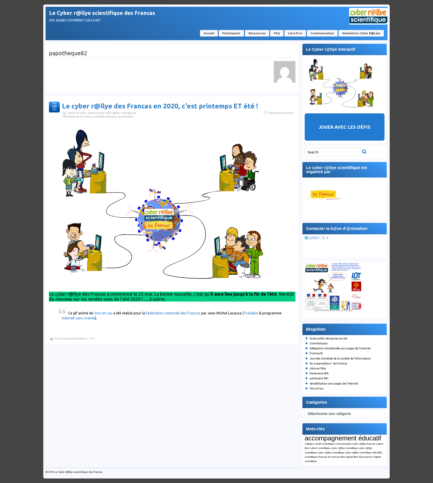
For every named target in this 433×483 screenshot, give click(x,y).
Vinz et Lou (103, 313)
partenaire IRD (319, 378)
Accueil (209, 33)
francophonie (128, 113)
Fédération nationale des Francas (172, 313)
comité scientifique (324, 443)
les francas (334, 457)
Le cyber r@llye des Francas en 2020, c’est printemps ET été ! (160, 106)
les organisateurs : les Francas (328, 363)
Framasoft (316, 353)
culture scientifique (320, 448)
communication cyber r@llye (104, 113)
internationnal (70, 116)
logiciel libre (352, 457)
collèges (309, 443)
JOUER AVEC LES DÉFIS (344, 127)
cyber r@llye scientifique (344, 448)
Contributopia (318, 343)
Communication (322, 33)
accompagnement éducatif (343, 438)
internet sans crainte (78, 318)
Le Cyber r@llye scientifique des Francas (102, 13)
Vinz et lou (316, 388)
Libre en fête (318, 368)
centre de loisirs (76, 113)
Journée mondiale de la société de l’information (340, 358)
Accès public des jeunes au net (329, 338)
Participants (231, 33)
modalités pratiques (105, 116)
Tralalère (251, 313)
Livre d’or (295, 33)
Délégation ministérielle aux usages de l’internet (340, 348)
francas (323, 457)
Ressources (257, 33)
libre (343, 457)
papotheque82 (76, 338)
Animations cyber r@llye (361, 33)
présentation (126, 116)
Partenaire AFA (319, 373)
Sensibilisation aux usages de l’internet (334, 383)
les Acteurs (86, 116)
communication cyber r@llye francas (355, 443)
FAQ (277, 33)
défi (374, 452)
